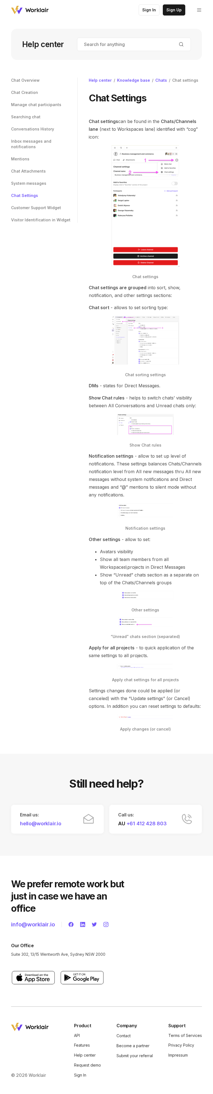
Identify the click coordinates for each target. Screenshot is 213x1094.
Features (82, 1045)
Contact (123, 1035)
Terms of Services (185, 1035)
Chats (161, 80)
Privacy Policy (181, 1045)
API (77, 1035)
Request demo (87, 1065)
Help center (100, 80)
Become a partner (132, 1045)
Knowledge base (133, 80)
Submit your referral (134, 1055)
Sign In (149, 9)
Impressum (178, 1055)
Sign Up (174, 9)
